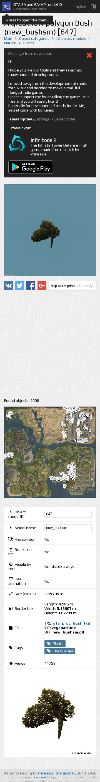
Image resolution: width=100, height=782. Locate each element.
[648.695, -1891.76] (59, 480)
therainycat (65, 773)
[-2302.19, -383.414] (14, 458)
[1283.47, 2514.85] (69, 413)
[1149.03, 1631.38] (67, 427)
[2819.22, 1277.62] (92, 432)
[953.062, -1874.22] (64, 480)
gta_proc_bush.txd (71, 623)
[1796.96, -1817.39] (76, 480)
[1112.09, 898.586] (66, 438)
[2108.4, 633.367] (82, 442)
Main (8, 38)
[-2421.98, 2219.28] (12, 418)
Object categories (34, 38)
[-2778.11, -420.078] (7, 459)
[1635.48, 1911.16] (74, 423)
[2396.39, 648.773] (85, 442)
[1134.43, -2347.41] (66, 488)
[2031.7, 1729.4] (80, 425)
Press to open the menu (27, 20)
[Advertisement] (50, 344)
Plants (28, 43)
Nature (10, 43)
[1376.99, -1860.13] (70, 480)
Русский (40, 777)
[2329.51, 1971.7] (84, 422)
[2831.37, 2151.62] (93, 419)
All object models (71, 38)
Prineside (46, 773)
